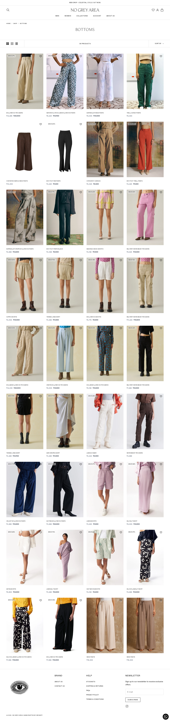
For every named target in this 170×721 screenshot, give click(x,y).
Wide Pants (91, 657)
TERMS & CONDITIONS (95, 699)
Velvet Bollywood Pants (15, 521)
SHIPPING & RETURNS (94, 686)
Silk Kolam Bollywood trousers (18, 657)
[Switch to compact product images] (16, 43)
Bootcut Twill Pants (135, 181)
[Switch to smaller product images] (12, 43)
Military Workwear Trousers (138, 249)
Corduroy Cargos (93, 181)
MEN (57, 16)
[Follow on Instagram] (127, 706)
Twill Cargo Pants (134, 113)
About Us (110, 16)
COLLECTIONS (82, 16)
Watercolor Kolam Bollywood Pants (60, 113)
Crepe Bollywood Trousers (57, 385)
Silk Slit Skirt (132, 521)
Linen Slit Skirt (52, 589)
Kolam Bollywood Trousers (17, 385)
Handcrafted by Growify (33, 715)
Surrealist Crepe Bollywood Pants (19, 249)
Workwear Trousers (135, 453)
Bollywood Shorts (94, 317)
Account (97, 16)
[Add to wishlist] (41, 56)
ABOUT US (59, 682)
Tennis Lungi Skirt (53, 317)
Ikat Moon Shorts (93, 589)
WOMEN (68, 16)
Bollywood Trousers (14, 113)
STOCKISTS (90, 682)
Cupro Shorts (11, 317)
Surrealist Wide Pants (95, 113)
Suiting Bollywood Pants (56, 521)
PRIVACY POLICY (92, 695)
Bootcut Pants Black (54, 249)
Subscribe (133, 700)
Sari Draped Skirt (53, 453)
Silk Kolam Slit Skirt (135, 589)
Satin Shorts (11, 589)
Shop (15, 23)
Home (8, 23)
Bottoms (23, 23)
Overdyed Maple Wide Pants (17, 181)
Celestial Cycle (85, 2)
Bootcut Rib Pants (53, 181)
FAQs (88, 690)
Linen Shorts (91, 521)
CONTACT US (60, 686)
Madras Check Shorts (95, 249)
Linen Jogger (91, 453)
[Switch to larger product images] (7, 43)
